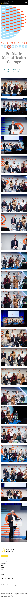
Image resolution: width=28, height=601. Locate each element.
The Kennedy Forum (7, 2)
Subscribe (4, 556)
